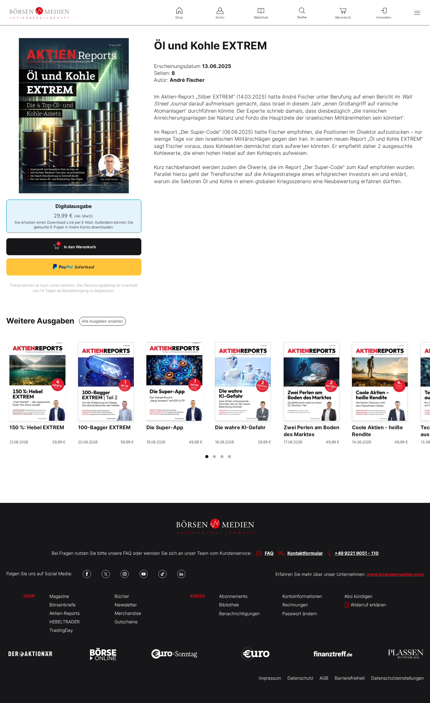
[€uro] (255, 654)
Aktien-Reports (64, 613)
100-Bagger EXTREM (104, 427)
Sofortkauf (84, 267)
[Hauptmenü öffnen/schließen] (417, 12)
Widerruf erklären (367, 604)
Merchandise (128, 613)
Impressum (270, 678)
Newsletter (126, 604)
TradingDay (61, 630)
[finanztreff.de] (333, 653)
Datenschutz (300, 678)
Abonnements (233, 596)
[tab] (206, 456)
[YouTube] (143, 574)
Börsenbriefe (62, 604)
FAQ (269, 553)
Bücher (122, 596)
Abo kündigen (358, 596)
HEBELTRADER (64, 621)
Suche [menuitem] (302, 17)
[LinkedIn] (181, 574)
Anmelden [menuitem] (383, 17)
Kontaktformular (305, 553)
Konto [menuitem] (220, 17)
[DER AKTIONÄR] (30, 653)
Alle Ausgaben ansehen (102, 321)
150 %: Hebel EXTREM (36, 427)
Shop (29, 596)
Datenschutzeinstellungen (397, 678)
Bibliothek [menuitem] (261, 17)
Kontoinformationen (302, 596)
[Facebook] (87, 574)
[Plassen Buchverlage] (406, 654)
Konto (197, 596)
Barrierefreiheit (350, 678)
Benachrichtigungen (239, 613)
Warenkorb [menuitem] (343, 17)
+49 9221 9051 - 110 (357, 553)
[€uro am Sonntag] (174, 654)
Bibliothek (229, 604)
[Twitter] (106, 574)
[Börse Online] (103, 654)
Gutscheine (126, 621)
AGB (324, 678)
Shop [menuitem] (179, 17)
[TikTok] (162, 574)
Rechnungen (295, 604)
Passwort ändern (299, 613)
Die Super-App (164, 427)
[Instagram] (125, 574)
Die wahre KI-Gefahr (240, 427)
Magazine (59, 596)
